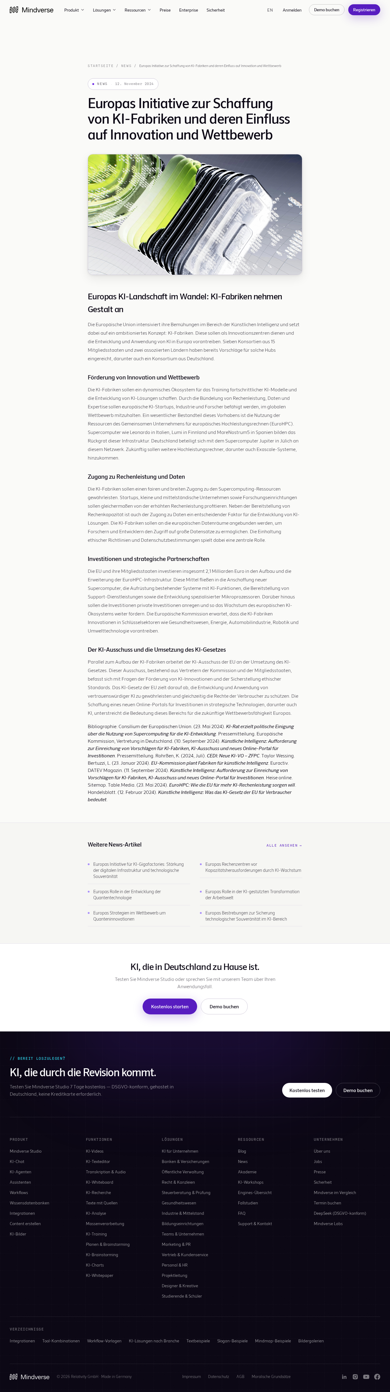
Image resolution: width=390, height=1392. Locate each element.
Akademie (247, 1171)
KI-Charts (95, 1264)
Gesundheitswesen (179, 1202)
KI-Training (96, 1233)
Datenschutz (218, 1376)
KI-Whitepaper (99, 1275)
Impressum (191, 1376)
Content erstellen (25, 1223)
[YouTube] (366, 1377)
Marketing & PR (176, 1244)
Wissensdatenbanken (29, 1202)
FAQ (242, 1213)
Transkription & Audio (106, 1171)
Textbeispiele (198, 1340)
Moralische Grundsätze (271, 1376)
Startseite (101, 66)
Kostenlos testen (307, 1090)
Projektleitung (174, 1275)
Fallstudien (248, 1202)
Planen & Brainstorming (108, 1244)
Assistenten (20, 1182)
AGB (240, 1376)
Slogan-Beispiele (232, 1340)
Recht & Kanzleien (178, 1182)
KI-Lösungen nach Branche (154, 1340)
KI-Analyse (96, 1213)
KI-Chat (17, 1161)
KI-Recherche (98, 1192)
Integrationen (22, 1213)
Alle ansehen (284, 845)
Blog (242, 1151)
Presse (320, 1171)
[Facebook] (377, 1377)
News (126, 66)
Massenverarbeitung (105, 1223)
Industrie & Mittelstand (183, 1213)
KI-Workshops (251, 1182)
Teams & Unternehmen (183, 1233)
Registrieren (364, 9)
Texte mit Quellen (102, 1202)
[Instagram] (355, 1377)
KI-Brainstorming (102, 1254)
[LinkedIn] (344, 1377)
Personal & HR (175, 1264)
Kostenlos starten (170, 1006)
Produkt (71, 9)
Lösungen (102, 9)
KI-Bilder (18, 1233)
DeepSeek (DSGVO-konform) (340, 1213)
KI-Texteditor (98, 1161)
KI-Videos (95, 1151)
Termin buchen (327, 1202)
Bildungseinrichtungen (183, 1223)
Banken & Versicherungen (185, 1161)
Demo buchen (326, 9)
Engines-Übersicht (255, 1192)
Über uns (322, 1151)
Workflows (19, 1192)
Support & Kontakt (255, 1223)
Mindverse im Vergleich (335, 1192)
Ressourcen (135, 9)
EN (270, 9)
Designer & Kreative (180, 1285)
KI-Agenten (20, 1171)
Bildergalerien (311, 1340)
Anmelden (292, 9)
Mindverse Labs (328, 1223)
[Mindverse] (31, 9)
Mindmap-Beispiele (273, 1340)
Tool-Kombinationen (61, 1340)
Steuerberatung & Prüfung (186, 1192)
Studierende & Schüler (182, 1296)
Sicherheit (216, 9)
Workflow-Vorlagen (104, 1340)
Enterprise (188, 9)
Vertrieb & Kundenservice (185, 1254)
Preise (165, 9)
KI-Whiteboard (99, 1182)
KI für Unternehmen (180, 1151)
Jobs (318, 1161)
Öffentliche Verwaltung (183, 1171)
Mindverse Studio (25, 1151)
